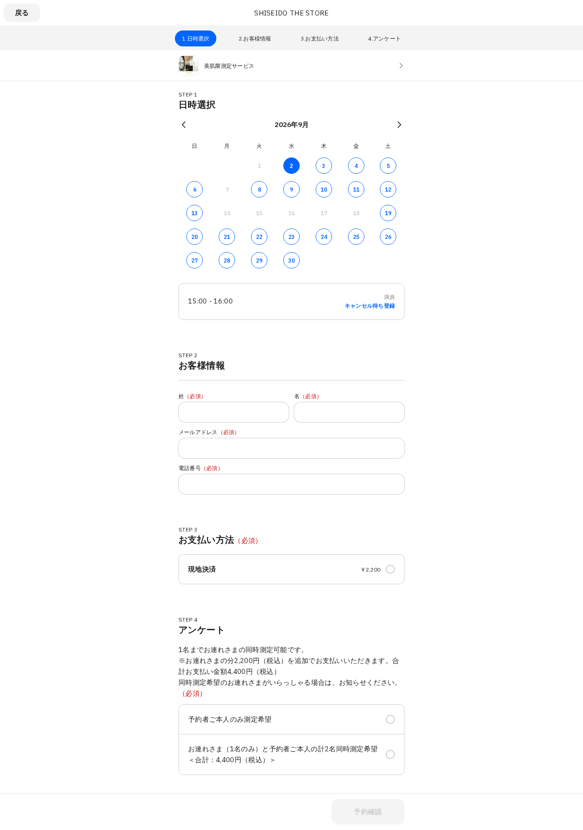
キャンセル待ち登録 (370, 306)
